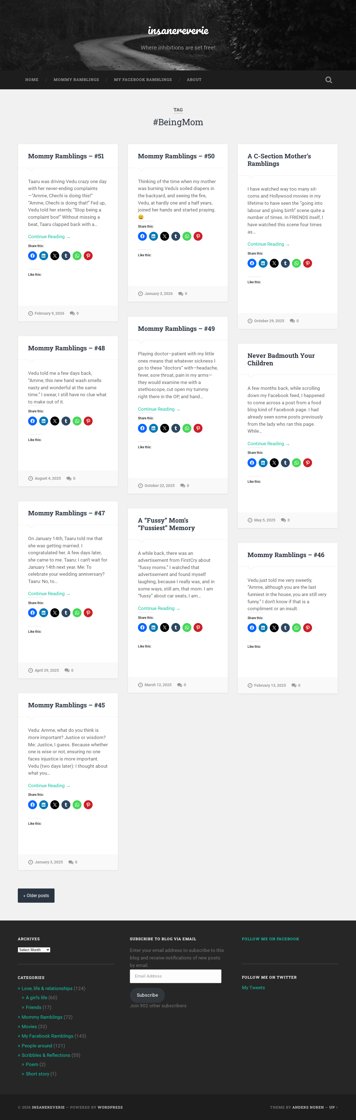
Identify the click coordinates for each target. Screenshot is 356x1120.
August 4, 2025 (48, 478)
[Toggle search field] (328, 79)
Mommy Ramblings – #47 (66, 513)
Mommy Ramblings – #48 (66, 348)
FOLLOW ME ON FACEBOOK (270, 938)
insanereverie (178, 29)
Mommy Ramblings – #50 (176, 156)
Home (32, 79)
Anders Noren (308, 1107)
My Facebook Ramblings (143, 79)
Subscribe (147, 995)
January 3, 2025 (49, 862)
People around (37, 1045)
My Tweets (253, 987)
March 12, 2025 (158, 685)
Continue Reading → (49, 236)
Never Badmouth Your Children (281, 359)
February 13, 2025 (270, 685)
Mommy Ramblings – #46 (286, 554)
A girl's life (36, 997)
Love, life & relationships (47, 988)
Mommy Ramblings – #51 (66, 156)
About (194, 79)
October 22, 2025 (160, 485)
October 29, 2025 (269, 321)
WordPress (110, 1107)
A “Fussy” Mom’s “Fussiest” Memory (166, 524)
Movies (29, 1026)
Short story (37, 1074)
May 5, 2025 (264, 520)
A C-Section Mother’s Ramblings (279, 160)
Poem (32, 1064)
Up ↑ (333, 1107)
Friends (33, 1007)
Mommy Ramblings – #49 (176, 328)
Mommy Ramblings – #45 (66, 705)
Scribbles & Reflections (46, 1055)
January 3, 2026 (159, 293)
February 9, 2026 (49, 313)
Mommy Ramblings (76, 79)
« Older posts (36, 895)
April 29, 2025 (47, 670)
